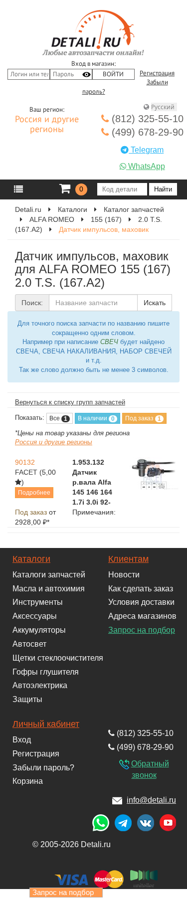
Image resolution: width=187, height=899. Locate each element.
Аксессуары (34, 616)
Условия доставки (141, 602)
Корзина (27, 781)
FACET (26, 472)
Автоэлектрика (39, 685)
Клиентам (128, 559)
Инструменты (37, 602)
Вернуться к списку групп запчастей (70, 402)
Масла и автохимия (48, 588)
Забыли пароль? (43, 767)
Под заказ (143, 418)
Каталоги (31, 559)
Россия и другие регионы (47, 125)
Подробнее (34, 492)
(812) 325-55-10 (146, 118)
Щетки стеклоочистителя (57, 658)
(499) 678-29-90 (146, 132)
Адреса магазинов (142, 616)
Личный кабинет (45, 724)
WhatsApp (145, 166)
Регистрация (157, 73)
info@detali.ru (151, 800)
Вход (21, 739)
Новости (124, 574)
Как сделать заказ (140, 588)
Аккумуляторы (39, 630)
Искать (155, 303)
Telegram (146, 150)
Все (58, 418)
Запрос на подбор (141, 630)
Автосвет (29, 644)
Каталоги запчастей (48, 574)
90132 (25, 462)
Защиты (27, 699)
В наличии (96, 418)
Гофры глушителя (45, 672)
